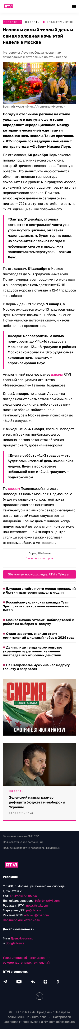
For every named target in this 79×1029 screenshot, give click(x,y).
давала (57, 374)
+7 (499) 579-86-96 (23, 896)
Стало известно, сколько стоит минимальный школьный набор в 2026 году (39, 635)
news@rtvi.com (37, 905)
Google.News (15, 943)
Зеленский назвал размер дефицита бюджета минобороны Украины (37, 802)
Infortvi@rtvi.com (47, 901)
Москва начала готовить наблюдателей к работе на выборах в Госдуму (38, 622)
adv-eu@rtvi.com (36, 915)
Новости (32, 22)
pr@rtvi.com (34, 910)
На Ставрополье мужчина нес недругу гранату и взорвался (36, 667)
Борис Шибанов (40, 553)
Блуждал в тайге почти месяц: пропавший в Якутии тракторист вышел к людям (39, 590)
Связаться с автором (39, 558)
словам (14, 488)
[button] (74, 6)
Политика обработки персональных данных (31, 848)
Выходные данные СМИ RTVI (21, 836)
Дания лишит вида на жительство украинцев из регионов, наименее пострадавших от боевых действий (32, 651)
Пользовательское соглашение (23, 842)
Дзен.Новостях (22, 938)
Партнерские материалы (21, 920)
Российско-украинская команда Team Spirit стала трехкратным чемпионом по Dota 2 (36, 606)
